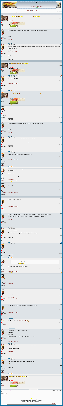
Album (32, 10)
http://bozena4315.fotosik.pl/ (11, 39)
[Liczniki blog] (53, 403)
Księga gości (38, 6)
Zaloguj (30, 10)
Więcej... (3, 25)
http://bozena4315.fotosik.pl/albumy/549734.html (13, 83)
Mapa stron (35, 6)
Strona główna (32, 6)
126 (60, 11)
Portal (40, 6)
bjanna (1, 319)
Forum (42, 6)
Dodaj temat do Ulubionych (59, 392)
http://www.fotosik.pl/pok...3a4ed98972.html (12, 51)
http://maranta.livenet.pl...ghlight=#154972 (23, 320)
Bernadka (2, 91)
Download (36, 10)
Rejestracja (28, 10)
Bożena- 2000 (2, 29)
